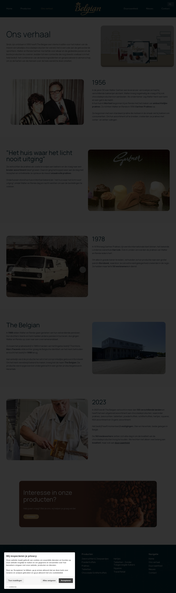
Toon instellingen (15, 580)
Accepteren (66, 580)
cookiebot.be (12, 587)
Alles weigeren (49, 580)
